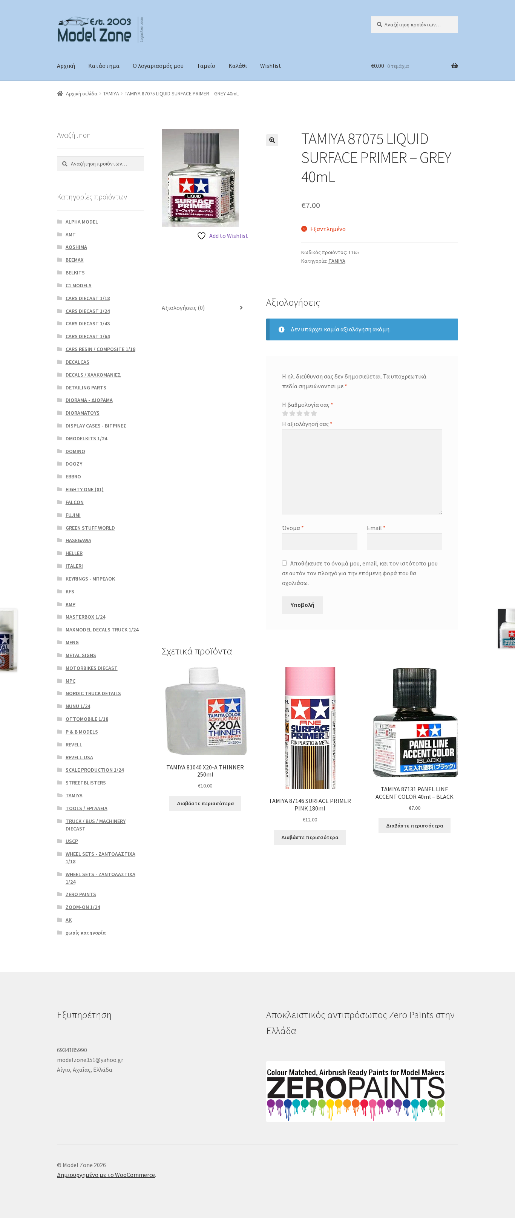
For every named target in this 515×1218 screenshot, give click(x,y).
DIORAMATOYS (83, 412)
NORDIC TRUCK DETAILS (93, 693)
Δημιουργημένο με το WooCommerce (106, 1174)
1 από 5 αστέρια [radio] (285, 414)
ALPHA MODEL (82, 221)
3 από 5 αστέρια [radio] (299, 414)
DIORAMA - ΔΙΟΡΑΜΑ (89, 400)
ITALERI (74, 565)
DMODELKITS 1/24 (86, 438)
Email (376, 528)
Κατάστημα (104, 65)
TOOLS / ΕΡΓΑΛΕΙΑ (86, 808)
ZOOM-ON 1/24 (83, 907)
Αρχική (66, 65)
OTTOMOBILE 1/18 (87, 718)
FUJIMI (73, 515)
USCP (72, 841)
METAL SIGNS (81, 655)
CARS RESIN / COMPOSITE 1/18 (100, 349)
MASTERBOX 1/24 (85, 616)
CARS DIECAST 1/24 (88, 311)
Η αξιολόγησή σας (307, 423)
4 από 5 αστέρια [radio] (306, 414)
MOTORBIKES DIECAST (92, 668)
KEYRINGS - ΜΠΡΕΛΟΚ (90, 578)
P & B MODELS (82, 731)
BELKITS (75, 272)
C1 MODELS (79, 285)
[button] (272, 140)
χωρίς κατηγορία (86, 932)
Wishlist (270, 65)
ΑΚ (69, 919)
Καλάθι (237, 65)
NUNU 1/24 (78, 706)
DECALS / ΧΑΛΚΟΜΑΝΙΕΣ (93, 374)
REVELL (74, 744)
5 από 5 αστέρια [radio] (314, 414)
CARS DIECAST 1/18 (88, 298)
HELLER (74, 553)
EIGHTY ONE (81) (85, 489)
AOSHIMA (76, 247)
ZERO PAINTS (81, 894)
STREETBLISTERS (86, 782)
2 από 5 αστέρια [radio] (292, 414)
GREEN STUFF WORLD (90, 527)
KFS (70, 591)
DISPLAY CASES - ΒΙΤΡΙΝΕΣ (96, 425)
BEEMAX (75, 259)
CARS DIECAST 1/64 (88, 336)
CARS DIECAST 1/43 (88, 323)
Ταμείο (206, 65)
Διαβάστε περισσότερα (205, 803)
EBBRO (73, 476)
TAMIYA (111, 93)
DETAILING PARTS (86, 387)
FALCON (75, 502)
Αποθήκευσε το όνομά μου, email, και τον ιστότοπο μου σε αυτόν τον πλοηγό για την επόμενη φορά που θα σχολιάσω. (360, 573)
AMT (71, 234)
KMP (70, 604)
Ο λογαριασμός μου (158, 65)
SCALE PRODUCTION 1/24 (95, 769)
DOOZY (74, 463)
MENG (72, 642)
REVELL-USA (79, 757)
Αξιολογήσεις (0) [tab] (183, 307)
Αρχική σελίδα (82, 93)
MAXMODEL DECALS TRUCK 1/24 (102, 629)
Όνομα (293, 528)
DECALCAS (77, 362)
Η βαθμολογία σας (307, 404)
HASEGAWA (78, 540)
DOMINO (75, 451)
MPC (70, 680)
